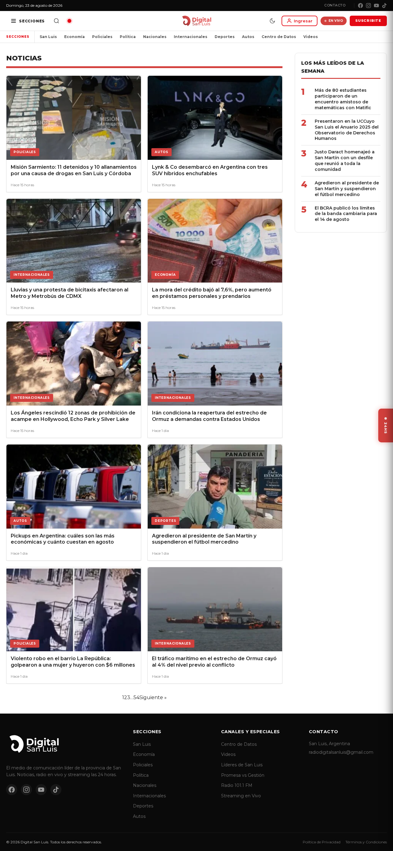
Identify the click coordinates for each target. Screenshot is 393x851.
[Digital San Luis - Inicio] (196, 21)
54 (136, 697)
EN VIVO (336, 21)
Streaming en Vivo (241, 796)
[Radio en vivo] (69, 20)
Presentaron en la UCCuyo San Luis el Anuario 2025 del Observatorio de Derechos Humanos (347, 129)
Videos (310, 36)
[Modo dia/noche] (272, 21)
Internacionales (190, 36)
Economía (74, 36)
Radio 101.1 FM (236, 785)
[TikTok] (384, 5)
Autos (248, 36)
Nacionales (154, 36)
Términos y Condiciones (366, 842)
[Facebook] (360, 5)
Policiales (102, 36)
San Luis (48, 36)
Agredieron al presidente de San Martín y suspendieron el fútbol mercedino (347, 188)
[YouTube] (376, 5)
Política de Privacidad (321, 842)
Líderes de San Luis (242, 765)
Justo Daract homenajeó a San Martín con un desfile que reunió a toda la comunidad (345, 160)
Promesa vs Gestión (242, 775)
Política (128, 36)
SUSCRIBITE (368, 20)
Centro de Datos (279, 36)
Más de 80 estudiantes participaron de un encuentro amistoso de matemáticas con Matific (343, 98)
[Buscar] (56, 21)
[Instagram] (368, 5)
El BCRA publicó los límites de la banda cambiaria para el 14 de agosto (346, 213)
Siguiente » (153, 697)
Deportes (225, 36)
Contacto (334, 5)
